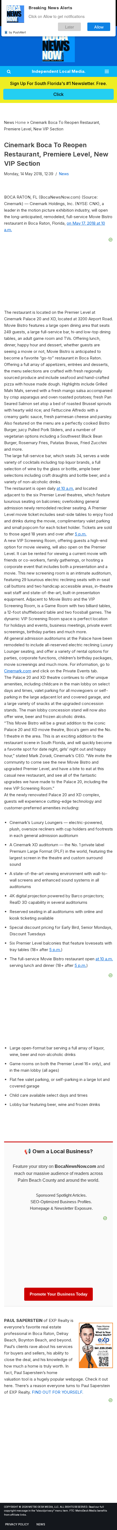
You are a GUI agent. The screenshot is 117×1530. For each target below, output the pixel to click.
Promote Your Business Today (58, 1294)
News (64, 174)
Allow (99, 27)
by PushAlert (17, 32)
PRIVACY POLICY (17, 1524)
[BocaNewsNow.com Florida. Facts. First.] (58, 46)
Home (20, 122)
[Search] (9, 72)
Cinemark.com (17, 670)
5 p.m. (81, 534)
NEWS (40, 1524)
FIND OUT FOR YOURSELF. (57, 1392)
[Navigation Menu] (107, 71)
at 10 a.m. (65, 488)
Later (69, 27)
